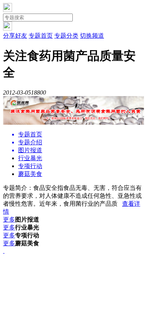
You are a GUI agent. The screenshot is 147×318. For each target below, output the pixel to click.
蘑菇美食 (30, 174)
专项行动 (30, 166)
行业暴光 (30, 158)
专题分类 (66, 35)
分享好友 (15, 35)
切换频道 (92, 35)
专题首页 (41, 35)
